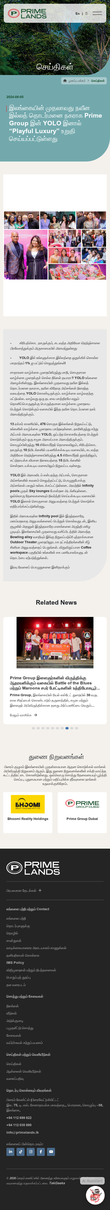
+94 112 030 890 (19, 1124)
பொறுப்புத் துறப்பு (18, 977)
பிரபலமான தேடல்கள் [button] (21, 890)
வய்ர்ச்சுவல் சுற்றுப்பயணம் (24, 1042)
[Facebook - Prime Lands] (41, 1152)
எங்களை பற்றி (16, 918)
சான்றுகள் (13, 940)
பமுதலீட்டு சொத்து (19, 1027)
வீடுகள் (11, 1013)
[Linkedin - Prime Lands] (10, 1152)
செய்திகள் (13, 1063)
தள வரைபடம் (16, 984)
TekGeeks (57, 1183)
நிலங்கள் (12, 1005)
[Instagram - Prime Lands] (31, 1152)
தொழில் (12, 933)
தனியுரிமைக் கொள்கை (23, 955)
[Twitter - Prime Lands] (21, 1152)
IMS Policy (15, 962)
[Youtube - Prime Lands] (51, 1152)
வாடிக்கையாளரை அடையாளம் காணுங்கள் (36, 947)
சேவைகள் (13, 1035)
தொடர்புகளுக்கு (18, 925)
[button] (33, 728)
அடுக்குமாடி (14, 1020)
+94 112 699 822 (19, 1117)
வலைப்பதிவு (15, 1078)
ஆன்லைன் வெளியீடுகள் (23, 1071)
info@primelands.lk (22, 1132)
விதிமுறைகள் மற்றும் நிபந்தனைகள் (31, 970)
